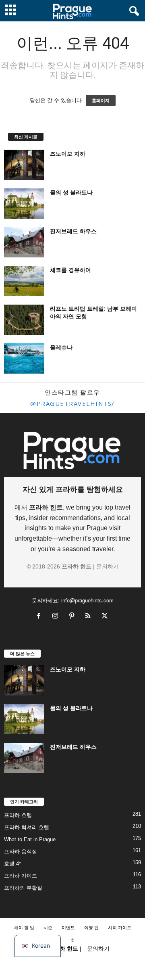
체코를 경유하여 (70, 270)
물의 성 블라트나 (71, 192)
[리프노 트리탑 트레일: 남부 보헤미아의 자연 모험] (24, 320)
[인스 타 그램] (57, 617)
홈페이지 (101, 100)
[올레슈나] (24, 358)
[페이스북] (40, 617)
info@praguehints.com (87, 600)
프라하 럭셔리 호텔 (26, 827)
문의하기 (107, 566)
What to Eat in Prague (30, 839)
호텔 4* (12, 864)
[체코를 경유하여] (24, 281)
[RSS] (90, 617)
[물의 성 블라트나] (24, 203)
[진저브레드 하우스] (24, 242)
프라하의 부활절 (23, 888)
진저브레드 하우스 (73, 231)
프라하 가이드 (20, 876)
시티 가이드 (119, 927)
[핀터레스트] (73, 617)
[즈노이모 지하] (24, 165)
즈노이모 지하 (67, 153)
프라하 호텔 (18, 815)
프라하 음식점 (20, 851)
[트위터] (105, 617)
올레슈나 (61, 347)
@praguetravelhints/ (72, 403)
